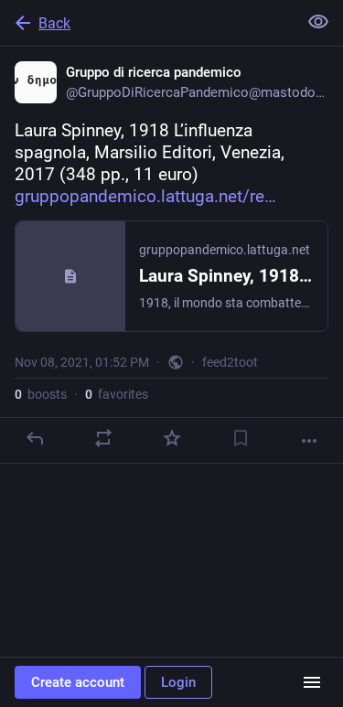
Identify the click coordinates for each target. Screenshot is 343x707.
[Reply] (35, 438)
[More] (309, 441)
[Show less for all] (318, 22)
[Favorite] (172, 438)
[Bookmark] (241, 438)
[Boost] (103, 438)
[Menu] (311, 682)
